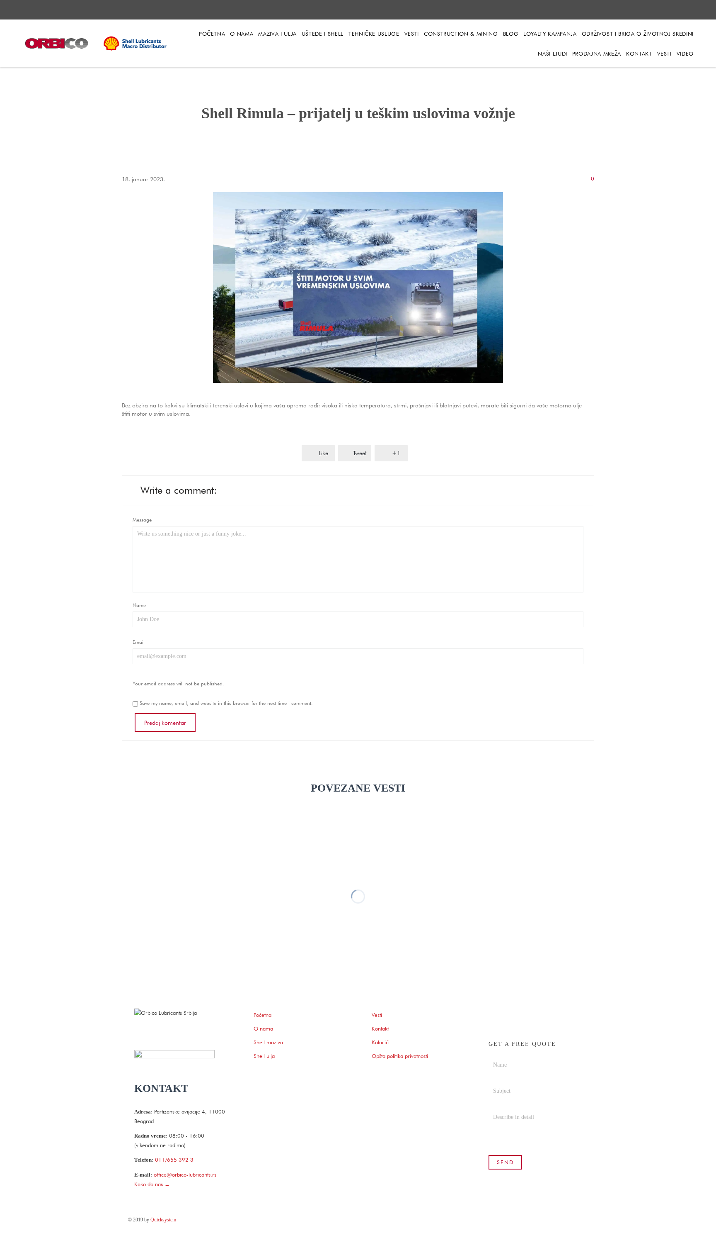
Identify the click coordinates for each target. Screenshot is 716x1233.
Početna (262, 1014)
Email (139, 642)
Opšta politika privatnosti (400, 1056)
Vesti (377, 1014)
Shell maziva (268, 1042)
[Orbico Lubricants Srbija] (97, 43)
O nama (263, 1028)
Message (142, 520)
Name (139, 605)
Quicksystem (163, 1220)
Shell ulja (264, 1056)
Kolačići (380, 1042)
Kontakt (380, 1028)
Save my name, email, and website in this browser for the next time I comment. (225, 703)
